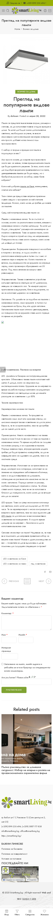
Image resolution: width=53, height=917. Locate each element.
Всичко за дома (30, 29)
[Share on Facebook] (45, 572)
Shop (6, 914)
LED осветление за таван (14, 563)
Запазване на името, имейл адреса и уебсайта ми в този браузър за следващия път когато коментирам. (27, 667)
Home (17, 29)
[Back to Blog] (26, 581)
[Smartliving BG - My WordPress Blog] (26, 10)
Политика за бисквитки (11, 848)
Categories (30, 914)
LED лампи (6, 516)
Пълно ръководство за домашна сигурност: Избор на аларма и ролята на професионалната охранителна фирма (25, 770)
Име (4, 634)
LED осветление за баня (14, 558)
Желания (44, 914)
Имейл (23, 634)
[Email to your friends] (50, 572)
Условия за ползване (11, 858)
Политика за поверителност (14, 853)
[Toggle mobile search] (7, 10)
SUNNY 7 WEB (29, 898)
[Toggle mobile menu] (3, 10)
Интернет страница (6, 649)
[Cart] (50, 10)
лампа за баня (27, 186)
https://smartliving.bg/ (11, 835)
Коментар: (7, 613)
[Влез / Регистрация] (45, 10)
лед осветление (38, 563)
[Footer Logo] (26, 802)
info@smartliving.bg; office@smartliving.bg (20, 831)
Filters (17, 914)
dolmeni (14, 116)
